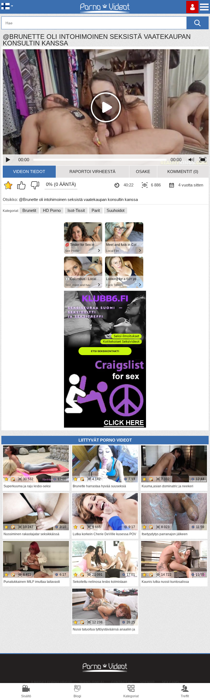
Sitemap (147, 682)
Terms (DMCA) (91, 682)
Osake (143, 171)
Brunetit (29, 210)
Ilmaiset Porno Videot (51, 682)
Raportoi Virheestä (92, 171)
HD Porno (52, 210)
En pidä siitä (33, 185)
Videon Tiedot (29, 171)
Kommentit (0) (182, 171)
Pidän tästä (22, 185)
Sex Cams (170, 682)
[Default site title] (105, 7)
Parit (96, 210)
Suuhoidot (115, 210)
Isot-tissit (76, 210)
